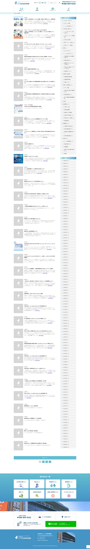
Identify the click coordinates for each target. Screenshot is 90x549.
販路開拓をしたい (66, 123)
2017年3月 (66, 314)
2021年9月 (66, 259)
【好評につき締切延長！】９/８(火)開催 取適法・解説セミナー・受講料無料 (39, 19)
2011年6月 (66, 408)
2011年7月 (66, 405)
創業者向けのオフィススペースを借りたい (69, 63)
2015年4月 (66, 336)
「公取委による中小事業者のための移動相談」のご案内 (35, 380)
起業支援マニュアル (67, 71)
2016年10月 (66, 325)
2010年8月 (66, 427)
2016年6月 (66, 328)
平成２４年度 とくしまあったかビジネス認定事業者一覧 (35, 393)
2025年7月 (66, 196)
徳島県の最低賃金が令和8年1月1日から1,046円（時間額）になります (38, 56)
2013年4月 (66, 367)
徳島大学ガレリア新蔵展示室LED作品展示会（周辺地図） (35, 443)
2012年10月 (66, 381)
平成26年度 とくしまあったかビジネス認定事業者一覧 (35, 306)
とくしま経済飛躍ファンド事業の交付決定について (34, 168)
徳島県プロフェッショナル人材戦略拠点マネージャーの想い (36, 118)
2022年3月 (66, 257)
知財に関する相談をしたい (69, 115)
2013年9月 (66, 359)
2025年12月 (66, 182)
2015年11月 (66, 334)
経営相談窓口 (66, 120)
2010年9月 (66, 425)
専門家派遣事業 (67, 109)
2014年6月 (66, 348)
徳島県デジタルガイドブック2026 (31, 156)
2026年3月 (66, 174)
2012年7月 (66, 386)
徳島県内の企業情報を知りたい (69, 132)
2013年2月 (66, 370)
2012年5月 (66, 392)
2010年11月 (66, 419)
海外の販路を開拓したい (68, 135)
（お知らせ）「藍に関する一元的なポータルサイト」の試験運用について (38, 281)
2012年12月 (66, 375)
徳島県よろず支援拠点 (68, 112)
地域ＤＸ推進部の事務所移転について (31, 69)
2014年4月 (66, 350)
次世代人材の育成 (67, 39)
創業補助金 (66, 146)
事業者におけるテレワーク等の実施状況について (34, 181)
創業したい (65, 47)
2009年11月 (66, 441)
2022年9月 (66, 251)
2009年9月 (66, 447)
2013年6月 (66, 364)
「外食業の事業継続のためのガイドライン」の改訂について (36, 206)
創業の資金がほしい (67, 60)
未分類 (64, 101)
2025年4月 (66, 202)
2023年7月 (66, 240)
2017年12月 (66, 301)
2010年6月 (66, 433)
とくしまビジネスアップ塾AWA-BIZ (69, 32)
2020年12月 (66, 270)
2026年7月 (66, 163)
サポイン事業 (66, 87)
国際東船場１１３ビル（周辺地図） (31, 405)
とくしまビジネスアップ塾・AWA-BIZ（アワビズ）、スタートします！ (38, 44)
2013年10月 (66, 356)
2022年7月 (66, 254)
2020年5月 (66, 279)
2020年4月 (66, 281)
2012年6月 (66, 389)
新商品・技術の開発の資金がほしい (69, 150)
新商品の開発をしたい (68, 94)
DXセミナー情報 (67, 23)
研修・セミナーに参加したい (69, 42)
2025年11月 (66, 185)
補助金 (65, 153)
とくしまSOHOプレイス (68, 53)
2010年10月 (66, 422)
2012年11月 (66, 378)
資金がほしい (65, 138)
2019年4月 (66, 292)
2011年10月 (66, 400)
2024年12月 (66, 207)
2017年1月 (66, 317)
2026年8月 (66, 160)
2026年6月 (66, 166)
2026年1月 (66, 179)
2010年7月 (66, 430)
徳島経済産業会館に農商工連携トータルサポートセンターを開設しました (38, 343)
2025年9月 (66, 190)
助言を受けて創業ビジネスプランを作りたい (69, 68)
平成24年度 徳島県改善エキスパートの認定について (34, 368)
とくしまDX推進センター (68, 26)
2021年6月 (66, 265)
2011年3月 (66, 416)
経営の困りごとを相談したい (69, 117)
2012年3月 (66, 397)
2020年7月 (66, 276)
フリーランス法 (32, 30)
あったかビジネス (67, 50)
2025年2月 (66, 204)
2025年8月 (66, 193)
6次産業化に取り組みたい (68, 126)
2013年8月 (66, 361)
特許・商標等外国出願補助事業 (69, 98)
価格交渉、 (45, 30)
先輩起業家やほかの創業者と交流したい (69, 57)
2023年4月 (66, 246)
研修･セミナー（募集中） (68, 45)
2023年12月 (66, 232)
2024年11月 (66, 210)
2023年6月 (66, 243)
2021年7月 (66, 262)
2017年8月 (66, 309)
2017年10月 (66, 303)
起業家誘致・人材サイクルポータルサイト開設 (33, 293)
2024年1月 (66, 229)
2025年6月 (66, 199)
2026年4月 (66, 171)
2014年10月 (66, 345)
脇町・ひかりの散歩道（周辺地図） (31, 430)
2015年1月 (66, 342)
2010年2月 (66, 438)
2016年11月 (66, 323)
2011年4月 (66, 414)
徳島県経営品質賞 (67, 79)
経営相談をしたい (66, 104)
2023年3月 (66, 248)
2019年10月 (66, 284)
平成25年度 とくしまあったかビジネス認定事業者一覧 (35, 356)
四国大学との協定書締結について (30, 231)
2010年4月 (66, 436)
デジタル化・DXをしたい (67, 20)
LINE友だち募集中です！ (29, 143)
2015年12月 (66, 331)
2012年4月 (66, 394)
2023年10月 (66, 237)
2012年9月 (66, 383)
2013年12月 (66, 353)
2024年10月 (66, 213)
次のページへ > (45, 457)
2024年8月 (66, 218)
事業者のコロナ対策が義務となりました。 (32, 218)
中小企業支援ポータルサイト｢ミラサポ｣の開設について (35, 318)
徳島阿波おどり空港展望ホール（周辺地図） (33, 418)
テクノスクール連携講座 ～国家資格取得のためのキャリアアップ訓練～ (38, 268)
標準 (42, 2)
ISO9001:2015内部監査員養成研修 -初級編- (33, 106)
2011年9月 (66, 403)
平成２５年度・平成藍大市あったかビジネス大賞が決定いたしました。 (38, 331)
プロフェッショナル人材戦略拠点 (69, 36)
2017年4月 (66, 312)
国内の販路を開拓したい (68, 128)
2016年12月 (66, 320)
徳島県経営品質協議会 (68, 76)
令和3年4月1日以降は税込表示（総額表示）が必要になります (36, 193)
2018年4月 (66, 298)
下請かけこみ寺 (39, 30)
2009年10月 (66, 444)
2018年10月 (66, 295)
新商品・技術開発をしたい (68, 84)
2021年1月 (66, 268)
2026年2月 (66, 177)
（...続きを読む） (45, 23)
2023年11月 (66, 235)
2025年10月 (66, 188)
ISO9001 (31, 104)
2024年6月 (66, 224)
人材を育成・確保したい (67, 28)
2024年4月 (66, 226)
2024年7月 (66, 221)
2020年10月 (66, 273)
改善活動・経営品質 (66, 73)
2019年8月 (66, 287)
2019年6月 (66, 290)
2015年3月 (66, 339)
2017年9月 (66, 306)
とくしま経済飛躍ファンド (69, 141)
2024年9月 (66, 215)
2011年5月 (66, 411)
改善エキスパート (67, 82)
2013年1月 (66, 372)
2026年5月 (66, 168)
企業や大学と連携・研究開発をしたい (69, 91)
